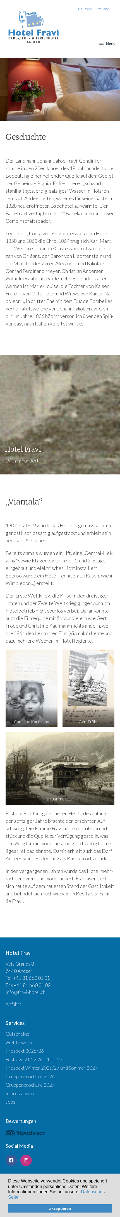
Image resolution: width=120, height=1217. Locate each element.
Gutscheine (17, 1034)
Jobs (10, 1102)
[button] (21, 1198)
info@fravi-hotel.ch (25, 992)
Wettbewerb (19, 1042)
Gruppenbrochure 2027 (30, 1085)
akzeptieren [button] (60, 1208)
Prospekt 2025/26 (25, 1051)
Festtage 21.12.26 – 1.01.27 (34, 1059)
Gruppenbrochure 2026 (30, 1076)
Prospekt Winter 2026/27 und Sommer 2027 (52, 1068)
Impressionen (20, 1093)
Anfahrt (13, 1004)
